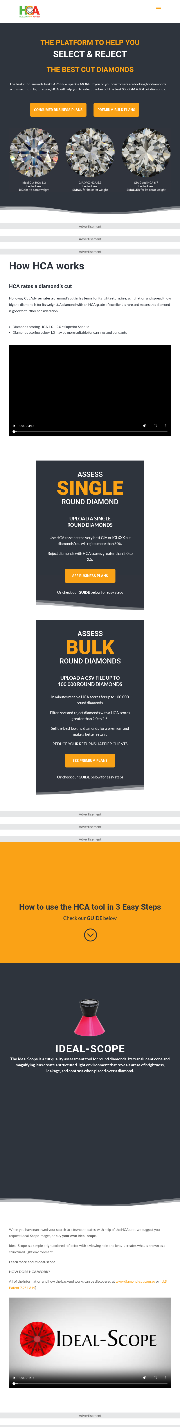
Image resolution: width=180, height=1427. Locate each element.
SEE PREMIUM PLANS (90, 760)
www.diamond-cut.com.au (135, 1281)
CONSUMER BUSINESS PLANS (58, 110)
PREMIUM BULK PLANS (116, 110)
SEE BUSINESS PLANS (90, 576)
